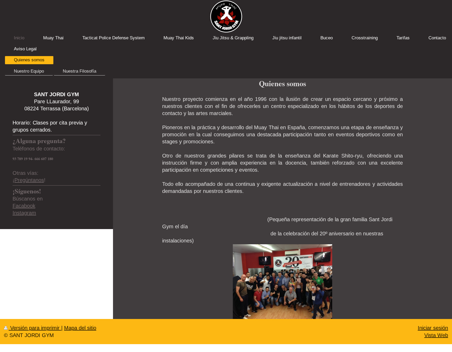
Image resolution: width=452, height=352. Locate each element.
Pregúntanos (29, 180)
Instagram (24, 213)
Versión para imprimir (35, 328)
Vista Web (436, 335)
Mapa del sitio (80, 328)
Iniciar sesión (433, 328)
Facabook (24, 206)
